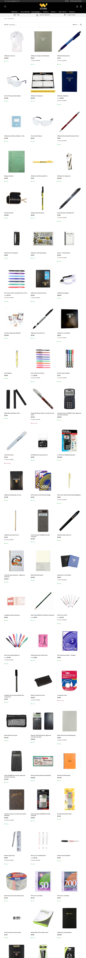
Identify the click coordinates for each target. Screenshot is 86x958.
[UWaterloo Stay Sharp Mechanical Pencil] (69, 121)
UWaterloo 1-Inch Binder (63, 333)
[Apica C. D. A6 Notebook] (69, 238)
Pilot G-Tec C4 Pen (62, 615)
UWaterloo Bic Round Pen (37, 213)
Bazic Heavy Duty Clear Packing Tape (14, 895)
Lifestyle (53, 12)
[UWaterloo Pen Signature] (69, 162)
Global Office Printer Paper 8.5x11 (39, 932)
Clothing (45, 12)
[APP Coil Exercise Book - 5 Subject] (69, 641)
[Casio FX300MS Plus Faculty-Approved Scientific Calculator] (16, 761)
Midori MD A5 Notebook (37, 575)
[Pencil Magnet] (16, 359)
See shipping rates (22, 1)
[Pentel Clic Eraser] (16, 440)
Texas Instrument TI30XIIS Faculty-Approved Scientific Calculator (69, 414)
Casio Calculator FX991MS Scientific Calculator (40, 535)
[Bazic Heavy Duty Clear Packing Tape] (16, 881)
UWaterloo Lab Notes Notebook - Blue (14, 136)
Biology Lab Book (8, 176)
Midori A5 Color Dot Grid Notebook (66, 735)
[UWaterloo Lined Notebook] (69, 918)
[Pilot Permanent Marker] (69, 359)
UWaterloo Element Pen (63, 56)
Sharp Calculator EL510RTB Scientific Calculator (40, 814)
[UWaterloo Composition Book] (43, 278)
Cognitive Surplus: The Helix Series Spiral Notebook (15, 814)
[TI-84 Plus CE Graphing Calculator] (69, 440)
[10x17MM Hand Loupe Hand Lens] (43, 440)
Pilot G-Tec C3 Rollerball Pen (38, 855)
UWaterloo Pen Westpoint (11, 253)
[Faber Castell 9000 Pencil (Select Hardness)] (43, 601)
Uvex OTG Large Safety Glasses (12, 96)
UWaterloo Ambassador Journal (12, 495)
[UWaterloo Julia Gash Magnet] (43, 238)
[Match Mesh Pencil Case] (16, 721)
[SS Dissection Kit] (16, 198)
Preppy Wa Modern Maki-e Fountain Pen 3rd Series (42, 414)
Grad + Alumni (62, 12)
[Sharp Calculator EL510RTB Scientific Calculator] (43, 799)
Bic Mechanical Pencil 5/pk (64, 814)
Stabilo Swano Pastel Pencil (11, 535)
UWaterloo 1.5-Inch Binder (64, 575)
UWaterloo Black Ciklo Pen (64, 535)
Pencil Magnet (8, 373)
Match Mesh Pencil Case (10, 735)
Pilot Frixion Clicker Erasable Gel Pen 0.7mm (15, 293)
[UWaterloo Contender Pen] (43, 319)
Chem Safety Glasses (36, 136)
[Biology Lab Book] (16, 162)
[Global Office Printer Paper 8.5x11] (43, 918)
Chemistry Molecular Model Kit (12, 333)
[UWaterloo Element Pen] (69, 41)
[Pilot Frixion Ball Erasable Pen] (16, 641)
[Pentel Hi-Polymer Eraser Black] (16, 918)
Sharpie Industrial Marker (64, 855)
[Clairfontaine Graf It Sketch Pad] (43, 641)
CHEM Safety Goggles (63, 293)
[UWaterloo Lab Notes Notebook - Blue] (16, 121)
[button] (80, 6)
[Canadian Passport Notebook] (16, 601)
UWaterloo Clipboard (62, 96)
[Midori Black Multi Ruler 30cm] (16, 399)
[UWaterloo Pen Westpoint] (16, 238)
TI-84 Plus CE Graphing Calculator (66, 455)
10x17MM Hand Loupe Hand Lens (39, 455)
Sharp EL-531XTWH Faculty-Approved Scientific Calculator (41, 736)
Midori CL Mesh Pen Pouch (38, 695)
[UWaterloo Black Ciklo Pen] (69, 521)
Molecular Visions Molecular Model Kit (41, 775)
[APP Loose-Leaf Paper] (43, 881)
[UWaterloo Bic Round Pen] (43, 198)
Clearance (72, 12)
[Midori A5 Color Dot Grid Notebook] (69, 721)
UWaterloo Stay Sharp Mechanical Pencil (68, 136)
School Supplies (35, 12)
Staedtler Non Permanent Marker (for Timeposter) (14, 696)
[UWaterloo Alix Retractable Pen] (43, 162)
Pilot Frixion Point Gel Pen (37, 373)
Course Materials (25, 12)
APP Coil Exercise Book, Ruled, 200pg (40, 495)
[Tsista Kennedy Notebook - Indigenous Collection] (16, 561)
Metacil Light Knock (9, 855)
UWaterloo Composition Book (38, 293)
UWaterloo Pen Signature (64, 176)
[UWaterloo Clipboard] (69, 81)
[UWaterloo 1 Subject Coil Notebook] (43, 41)
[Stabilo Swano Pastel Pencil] (16, 521)
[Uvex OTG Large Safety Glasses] (16, 81)
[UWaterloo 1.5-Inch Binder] (69, 561)
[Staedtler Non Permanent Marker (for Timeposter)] (16, 681)
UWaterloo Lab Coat (9, 56)
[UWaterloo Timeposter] (43, 81)
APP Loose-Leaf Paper (37, 895)
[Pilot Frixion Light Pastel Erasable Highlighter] (69, 480)
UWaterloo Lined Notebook (64, 932)
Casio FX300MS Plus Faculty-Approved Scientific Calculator (14, 776)
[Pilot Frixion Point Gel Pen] (43, 359)
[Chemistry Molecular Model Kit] (16, 319)
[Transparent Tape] (69, 681)
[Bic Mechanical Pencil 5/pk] (69, 799)
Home (5, 18)
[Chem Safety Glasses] (43, 121)
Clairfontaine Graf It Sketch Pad (39, 655)
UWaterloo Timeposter (37, 96)
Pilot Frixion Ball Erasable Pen (12, 655)
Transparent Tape (62, 695)
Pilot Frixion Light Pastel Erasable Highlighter (69, 495)
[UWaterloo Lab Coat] (16, 41)
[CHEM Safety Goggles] (69, 278)
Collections (14, 12)
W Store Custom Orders (76, 1)
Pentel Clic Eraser (9, 455)
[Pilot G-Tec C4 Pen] (69, 601)
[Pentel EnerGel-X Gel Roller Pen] (69, 198)
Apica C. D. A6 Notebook (63, 253)
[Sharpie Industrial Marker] (69, 841)
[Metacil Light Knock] (16, 841)
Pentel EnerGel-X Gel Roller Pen (65, 213)
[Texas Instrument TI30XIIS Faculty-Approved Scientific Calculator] (69, 399)
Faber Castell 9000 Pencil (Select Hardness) (42, 615)
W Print (67, 1)
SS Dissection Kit (8, 213)
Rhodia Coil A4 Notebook (63, 775)
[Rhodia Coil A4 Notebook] (69, 761)
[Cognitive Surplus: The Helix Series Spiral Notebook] (16, 799)
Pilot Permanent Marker (63, 373)
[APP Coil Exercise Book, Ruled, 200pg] (43, 480)
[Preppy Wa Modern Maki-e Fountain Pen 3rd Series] (43, 399)
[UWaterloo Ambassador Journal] (16, 480)
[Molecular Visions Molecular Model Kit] (43, 761)
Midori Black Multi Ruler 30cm (12, 413)
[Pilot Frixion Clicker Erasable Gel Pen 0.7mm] (16, 278)
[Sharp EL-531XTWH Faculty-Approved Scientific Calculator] (43, 721)
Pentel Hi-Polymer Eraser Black (12, 932)
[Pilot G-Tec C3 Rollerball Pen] (43, 841)
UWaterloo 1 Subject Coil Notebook (40, 56)
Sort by (6, 24)
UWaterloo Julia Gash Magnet (38, 253)
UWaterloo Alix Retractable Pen (39, 176)
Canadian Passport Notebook (12, 615)
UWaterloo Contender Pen (38, 333)
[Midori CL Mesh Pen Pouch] (43, 681)
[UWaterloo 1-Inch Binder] (69, 319)
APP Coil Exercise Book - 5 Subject (66, 655)
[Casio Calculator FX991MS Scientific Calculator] (43, 521)
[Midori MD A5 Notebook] (43, 561)
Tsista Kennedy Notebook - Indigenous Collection (14, 575)
